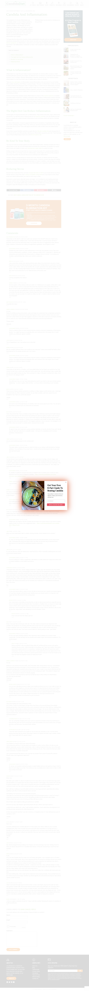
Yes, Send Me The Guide (56, 504)
